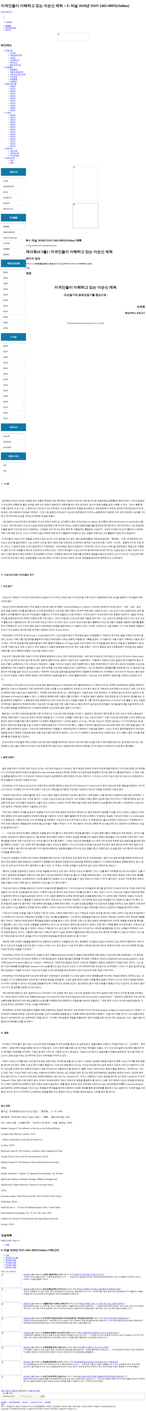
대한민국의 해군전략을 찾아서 (116, 1318)
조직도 (13, 58)
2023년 (13, 98)
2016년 (13, 144)
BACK (8, 30)
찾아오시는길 (15, 65)
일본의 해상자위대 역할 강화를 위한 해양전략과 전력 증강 (100, 1376)
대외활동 (13, 79)
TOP (2, 1404)
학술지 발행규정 (16, 72)
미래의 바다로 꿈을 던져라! (85, 1274)
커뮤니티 (9, 148)
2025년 (13, 93)
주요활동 (9, 67)
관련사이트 (10, 158)
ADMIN (48, 1402)
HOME (3, 1402)
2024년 (13, 96)
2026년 (13, 91)
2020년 (13, 105)
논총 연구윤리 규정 (18, 74)
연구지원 (13, 77)
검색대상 (6, 1396)
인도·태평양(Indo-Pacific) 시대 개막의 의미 (90, 1362)
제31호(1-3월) (10, 1267)
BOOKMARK (10, 28)
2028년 (13, 86)
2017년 (13, 141)
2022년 (13, 101)
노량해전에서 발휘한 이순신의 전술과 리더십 (100, 1333)
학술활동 (13, 70)
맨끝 (38, 1391)
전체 (7, 1255)
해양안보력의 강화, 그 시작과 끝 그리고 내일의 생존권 (102, 1304)
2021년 (13, 103)
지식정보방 (14, 155)
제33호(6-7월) (10, 1262)
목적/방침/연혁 (16, 55)
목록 (28, 268)
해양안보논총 (10, 84)
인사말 (13, 53)
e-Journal (8, 22)
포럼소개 (9, 50)
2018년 (13, 110)
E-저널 (8, 113)
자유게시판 (14, 153)
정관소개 (13, 62)
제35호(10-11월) (11, 1258)
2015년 (13, 146)
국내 (12, 160)
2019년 (13, 108)
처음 (3, 1391)
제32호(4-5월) (10, 1265)
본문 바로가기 (6, 12)
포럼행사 (13, 81)
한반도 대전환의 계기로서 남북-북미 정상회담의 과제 (98, 1289)
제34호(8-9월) (10, 1260)
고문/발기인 (15, 60)
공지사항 (13, 151)
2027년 (13, 89)
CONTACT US (36, 1402)
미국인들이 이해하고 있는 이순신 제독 (92, 1347)
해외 (12, 163)
